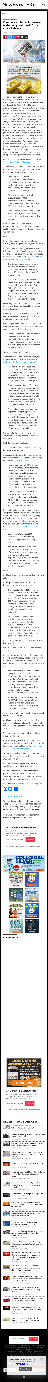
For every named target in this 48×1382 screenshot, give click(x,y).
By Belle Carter (24, 1198)
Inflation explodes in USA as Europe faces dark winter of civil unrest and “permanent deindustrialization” (27, 1279)
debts (13, 804)
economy (14, 807)
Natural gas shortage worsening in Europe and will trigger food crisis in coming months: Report (27, 1233)
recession (36, 809)
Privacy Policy (21, 1364)
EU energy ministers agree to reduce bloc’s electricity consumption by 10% (27, 1223)
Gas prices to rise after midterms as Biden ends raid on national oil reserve (27, 1144)
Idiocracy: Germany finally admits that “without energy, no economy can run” (25, 1319)
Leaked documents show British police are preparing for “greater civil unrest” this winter (27, 1309)
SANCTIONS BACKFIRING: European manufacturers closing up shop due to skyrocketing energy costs (25, 1268)
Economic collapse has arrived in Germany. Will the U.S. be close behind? (27, 1127)
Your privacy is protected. (13, 846)
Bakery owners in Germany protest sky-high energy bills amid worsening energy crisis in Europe (27, 1154)
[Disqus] (24, 969)
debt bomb (29, 801)
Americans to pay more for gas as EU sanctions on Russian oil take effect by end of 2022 (27, 1290)
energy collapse (26, 807)
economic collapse (25, 804)
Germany (12, 809)
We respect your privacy (31, 1351)
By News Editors (24, 1130)
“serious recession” (22, 460)
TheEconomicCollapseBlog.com (16, 162)
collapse (20, 801)
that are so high (18, 169)
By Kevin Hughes (25, 1148)
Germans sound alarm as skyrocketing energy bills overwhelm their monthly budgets (25, 1185)
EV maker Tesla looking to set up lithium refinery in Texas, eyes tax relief (26, 1300)
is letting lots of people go (22, 585)
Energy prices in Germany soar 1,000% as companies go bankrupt (26, 1214)
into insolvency (27, 329)
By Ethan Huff (24, 1139)
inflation (20, 809)
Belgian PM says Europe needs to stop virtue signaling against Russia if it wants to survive (27, 1244)
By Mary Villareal (25, 1159)
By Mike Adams (24, 1283)
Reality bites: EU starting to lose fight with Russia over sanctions (27, 1195)
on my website (21, 521)
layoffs (28, 809)
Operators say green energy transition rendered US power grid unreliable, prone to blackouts (27, 1205)
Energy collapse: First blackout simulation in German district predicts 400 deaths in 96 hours (28, 1174)
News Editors (19, 33)
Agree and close (25, 1369)
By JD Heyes (23, 1237)
